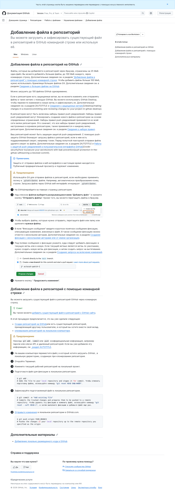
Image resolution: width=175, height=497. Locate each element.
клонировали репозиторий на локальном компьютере (42, 330)
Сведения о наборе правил (81, 129)
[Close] (168, 4)
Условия (33, 487)
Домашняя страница (18, 20)
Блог (100, 487)
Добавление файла (94, 20)
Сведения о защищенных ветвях (66, 105)
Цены (73, 487)
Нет (27, 467)
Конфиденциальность (48, 487)
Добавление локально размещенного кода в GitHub (41, 441)
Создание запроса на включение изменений (79, 252)
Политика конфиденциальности (22, 472)
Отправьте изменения (26, 412)
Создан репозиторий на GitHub (31, 324)
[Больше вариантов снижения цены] (143, 34)
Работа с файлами (52, 20)
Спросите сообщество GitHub (78, 466)
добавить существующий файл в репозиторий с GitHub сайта (63, 312)
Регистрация (165, 13)
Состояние (64, 487)
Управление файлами (73, 20)
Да (17, 467)
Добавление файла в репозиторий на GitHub (45, 64)
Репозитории (35, 20)
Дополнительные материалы (33, 435)
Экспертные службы (87, 487)
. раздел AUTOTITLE (41, 347)
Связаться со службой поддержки (80, 470)
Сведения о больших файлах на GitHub (39, 86)
